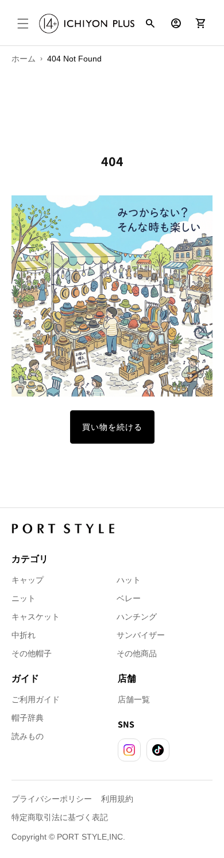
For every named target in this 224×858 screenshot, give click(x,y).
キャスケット (35, 616)
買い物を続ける (112, 427)
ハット (129, 579)
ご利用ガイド (35, 699)
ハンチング (137, 616)
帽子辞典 (27, 717)
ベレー (129, 598)
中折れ (23, 635)
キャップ (27, 579)
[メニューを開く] (22, 23)
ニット (23, 598)
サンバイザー (141, 635)
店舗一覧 (134, 699)
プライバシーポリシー (51, 798)
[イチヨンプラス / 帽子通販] (86, 23)
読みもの (27, 736)
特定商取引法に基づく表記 (59, 817)
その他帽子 (31, 653)
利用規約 (117, 798)
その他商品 (137, 653)
